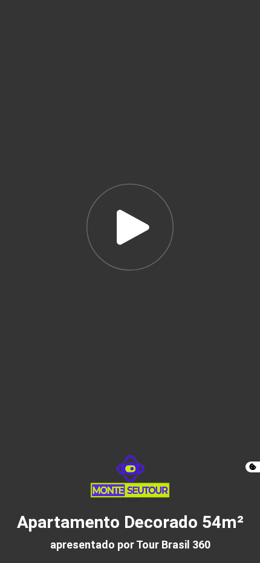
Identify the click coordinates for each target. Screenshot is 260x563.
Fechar (225, 21)
